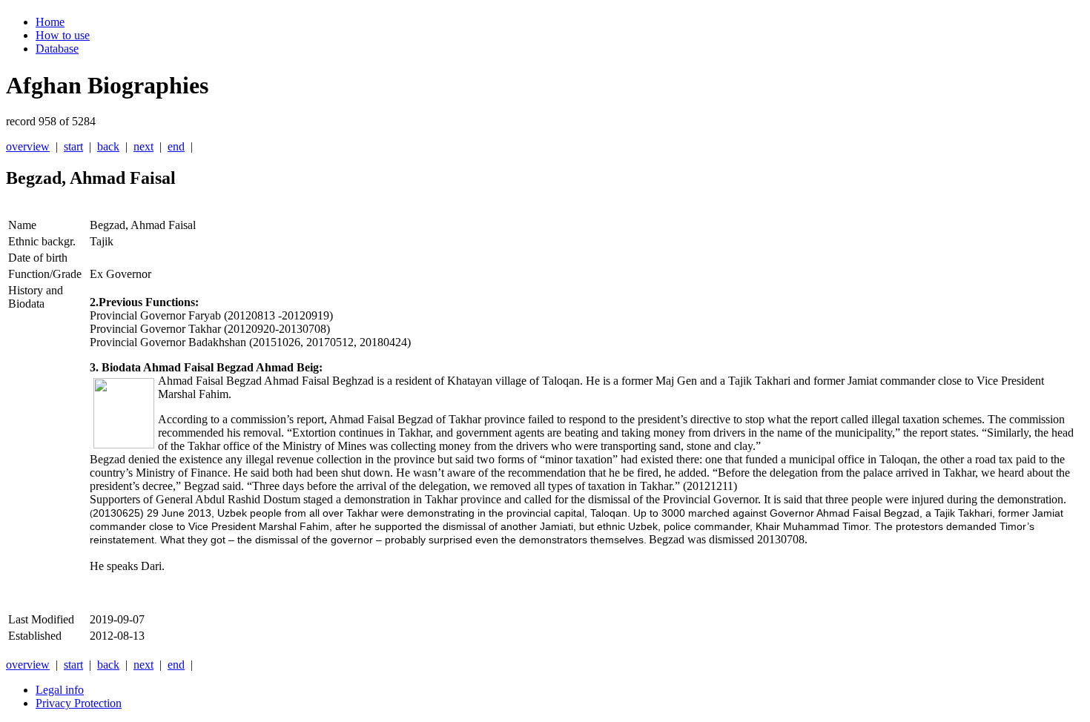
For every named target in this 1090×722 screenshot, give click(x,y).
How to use (63, 35)
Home (50, 22)
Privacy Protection (79, 703)
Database (57, 48)
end (176, 146)
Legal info (60, 689)
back (108, 146)
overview (28, 146)
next (143, 146)
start (73, 146)
